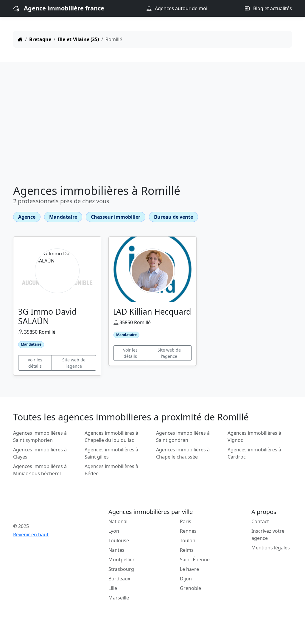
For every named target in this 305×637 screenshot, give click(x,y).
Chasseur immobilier (115, 217)
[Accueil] (20, 39)
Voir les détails (35, 363)
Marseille (118, 597)
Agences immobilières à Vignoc (254, 436)
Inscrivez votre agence (267, 534)
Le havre (189, 569)
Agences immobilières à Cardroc (254, 453)
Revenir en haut (31, 534)
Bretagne (40, 39)
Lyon (113, 531)
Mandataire (63, 217)
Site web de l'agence (73, 363)
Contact (260, 521)
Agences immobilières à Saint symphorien (40, 436)
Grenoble (190, 588)
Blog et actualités (272, 8)
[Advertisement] (152, 124)
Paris (185, 521)
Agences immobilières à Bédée (111, 470)
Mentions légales (270, 547)
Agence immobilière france (64, 8)
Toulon (187, 540)
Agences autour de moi (180, 8)
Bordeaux (119, 578)
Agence (26, 217)
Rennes (188, 531)
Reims (187, 550)
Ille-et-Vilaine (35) (78, 39)
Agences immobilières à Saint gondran (183, 436)
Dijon (186, 578)
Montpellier (121, 559)
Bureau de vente (173, 217)
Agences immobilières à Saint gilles (111, 453)
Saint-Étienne (195, 559)
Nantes (116, 550)
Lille (112, 588)
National (117, 521)
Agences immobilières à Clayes (40, 453)
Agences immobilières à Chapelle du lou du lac (111, 436)
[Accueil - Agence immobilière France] (45, 513)
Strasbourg (121, 569)
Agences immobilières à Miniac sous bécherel (40, 470)
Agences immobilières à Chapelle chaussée (183, 453)
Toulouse (118, 540)
